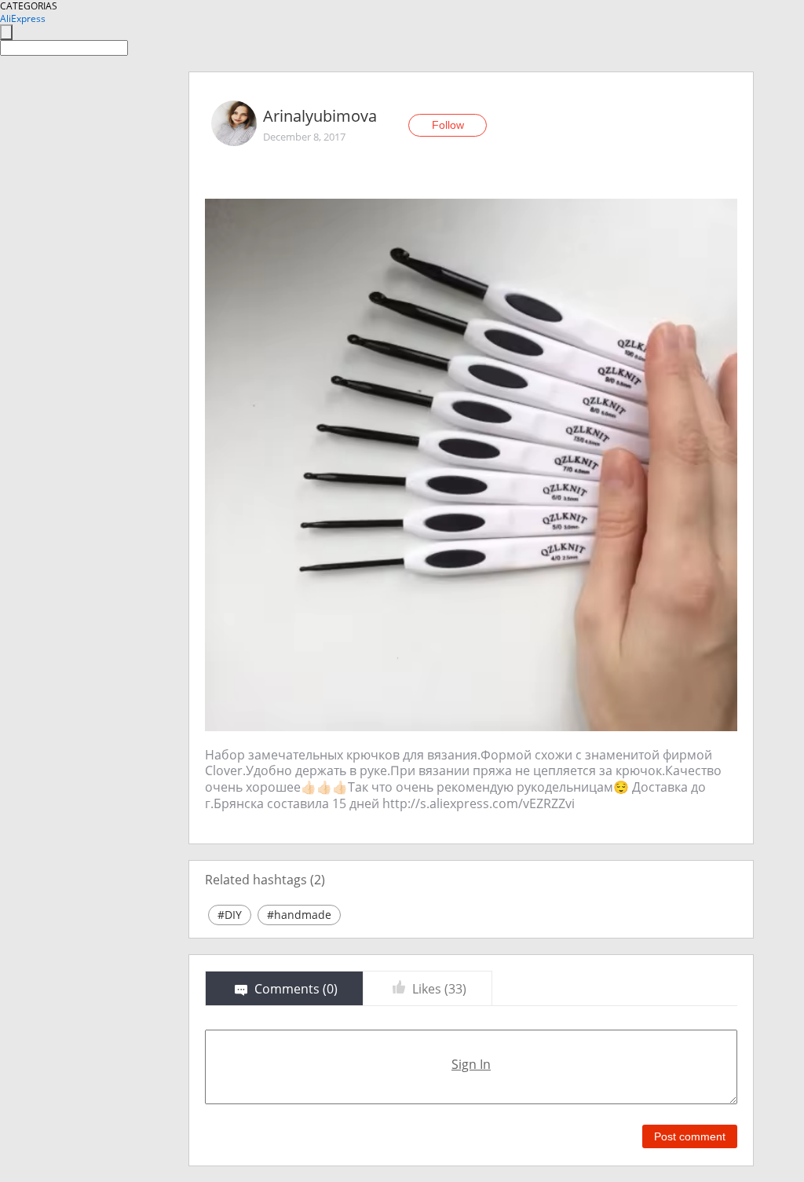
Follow (448, 125)
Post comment (689, 1136)
